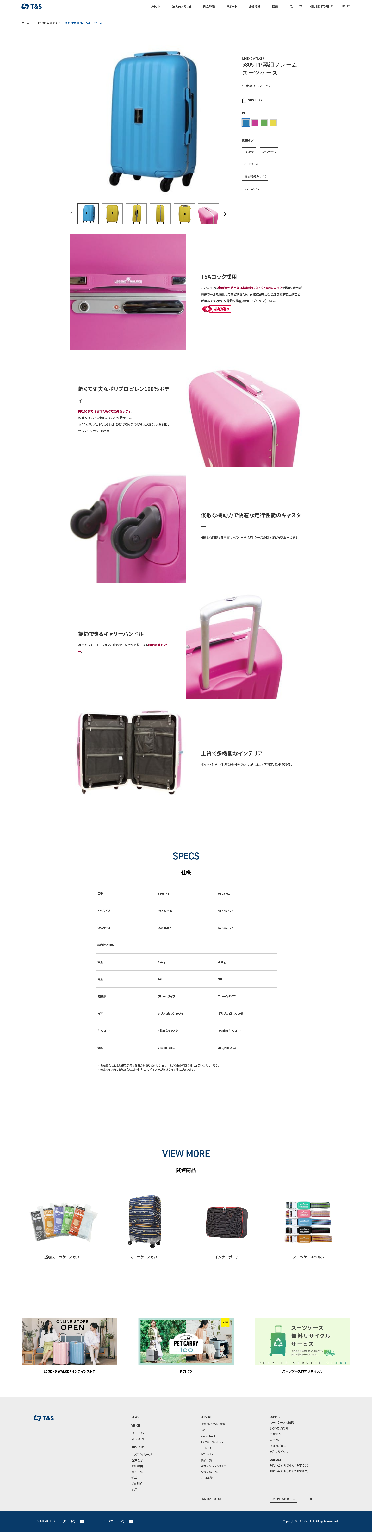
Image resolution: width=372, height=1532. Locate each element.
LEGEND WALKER (47, 23)
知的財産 (137, 1483)
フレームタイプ (252, 189)
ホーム (25, 23)
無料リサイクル (279, 1451)
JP (343, 6)
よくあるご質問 (279, 1428)
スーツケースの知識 (282, 1422)
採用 (275, 6)
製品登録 (209, 6)
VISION (135, 1426)
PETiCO (206, 1448)
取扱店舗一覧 (209, 1472)
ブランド (156, 6)
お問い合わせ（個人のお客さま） (289, 1465)
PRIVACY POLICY (211, 1499)
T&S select (207, 1454)
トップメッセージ (141, 1454)
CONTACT (275, 1460)
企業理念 (137, 1460)
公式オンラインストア (214, 1466)
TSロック (249, 151)
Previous (71, 214)
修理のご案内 (278, 1446)
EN (349, 6)
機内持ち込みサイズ (255, 176)
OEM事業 (207, 1478)
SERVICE (206, 1417)
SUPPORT (276, 1417)
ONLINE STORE (319, 7)
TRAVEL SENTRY (212, 1442)
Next (224, 214)
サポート (231, 6)
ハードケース (251, 164)
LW (203, 1430)
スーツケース (269, 151)
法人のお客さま (182, 6)
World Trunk (208, 1436)
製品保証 (275, 1440)
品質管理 (275, 1434)
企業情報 (254, 6)
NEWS (135, 1417)
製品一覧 (206, 1460)
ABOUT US (138, 1447)
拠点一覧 (137, 1472)
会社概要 (137, 1466)
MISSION (137, 1439)
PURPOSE (138, 1432)
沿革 (134, 1478)
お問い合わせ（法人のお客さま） (289, 1471)
